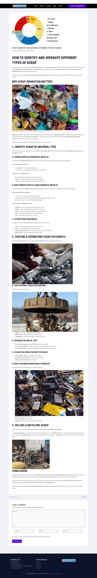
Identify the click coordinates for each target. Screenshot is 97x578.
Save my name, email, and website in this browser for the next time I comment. (32, 536)
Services (48, 6)
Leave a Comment (16, 50)
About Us (41, 6)
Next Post (85, 497)
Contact (60, 6)
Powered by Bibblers (55, 573)
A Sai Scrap (24, 50)
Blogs (54, 6)
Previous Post (13, 497)
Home (35, 6)
